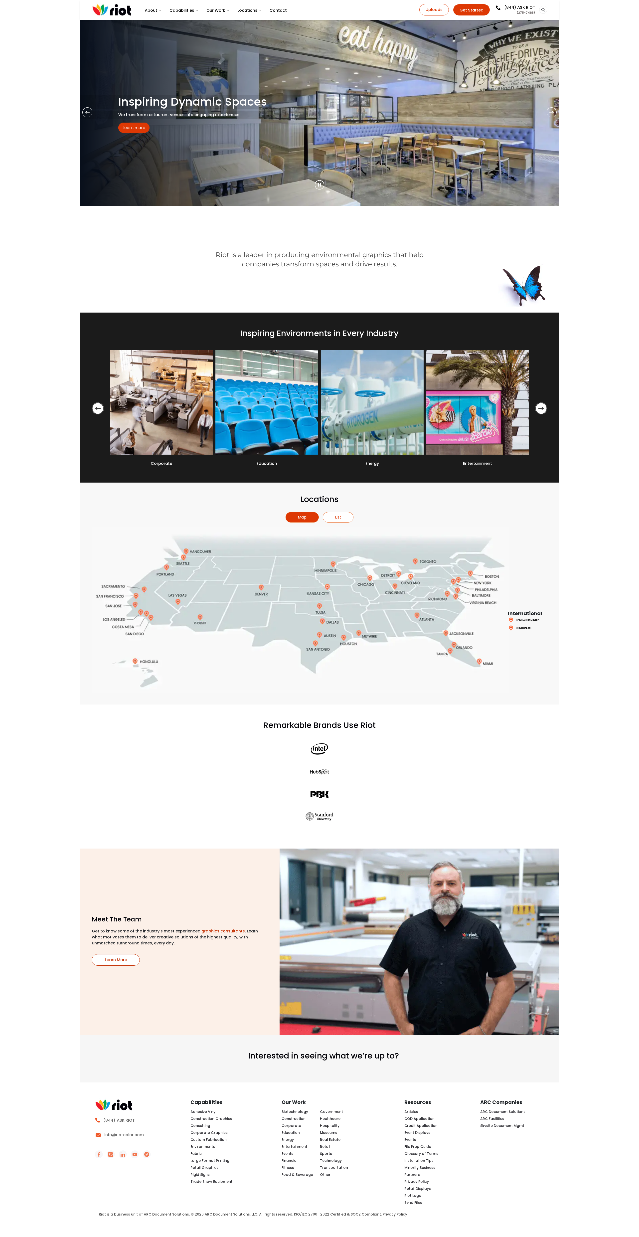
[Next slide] (541, 408)
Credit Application (421, 1125)
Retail (325, 1146)
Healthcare (330, 1118)
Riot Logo (412, 1195)
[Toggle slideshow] (319, 185)
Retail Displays (417, 1188)
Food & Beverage (297, 1174)
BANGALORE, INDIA (527, 620)
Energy (288, 1139)
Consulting (200, 1125)
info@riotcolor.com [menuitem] (124, 1135)
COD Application (419, 1118)
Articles (411, 1111)
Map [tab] (302, 517)
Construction (294, 1118)
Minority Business (419, 1167)
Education (291, 1132)
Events (287, 1153)
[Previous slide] (98, 408)
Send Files (413, 1202)
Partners (412, 1174)
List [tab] (338, 517)
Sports (326, 1153)
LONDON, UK (523, 628)
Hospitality (329, 1125)
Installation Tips (419, 1160)
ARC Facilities (492, 1118)
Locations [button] (247, 10)
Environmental (203, 1146)
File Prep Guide (417, 1146)
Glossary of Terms (421, 1153)
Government (331, 1111)
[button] (543, 10)
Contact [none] (278, 10)
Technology (331, 1160)
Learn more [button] (136, 128)
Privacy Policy (416, 1181)
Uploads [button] (434, 9)
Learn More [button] (122, 960)
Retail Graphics (204, 1167)
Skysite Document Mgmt (502, 1125)
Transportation (334, 1167)
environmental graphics (351, 255)
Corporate (291, 1125)
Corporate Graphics (209, 1132)
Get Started (471, 10)
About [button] (151, 10)
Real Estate (330, 1139)
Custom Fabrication (208, 1139)
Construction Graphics (211, 1118)
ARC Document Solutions (502, 1111)
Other (325, 1174)
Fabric (196, 1153)
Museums (328, 1132)
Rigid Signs (200, 1174)
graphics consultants (223, 931)
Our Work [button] (215, 10)
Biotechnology (295, 1111)
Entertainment (294, 1146)
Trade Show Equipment (211, 1181)
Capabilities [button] (181, 10)
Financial (290, 1160)
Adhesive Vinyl (203, 1111)
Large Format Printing (209, 1160)
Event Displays (417, 1132)
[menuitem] (153, 10)
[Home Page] (112, 10)
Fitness (288, 1167)
